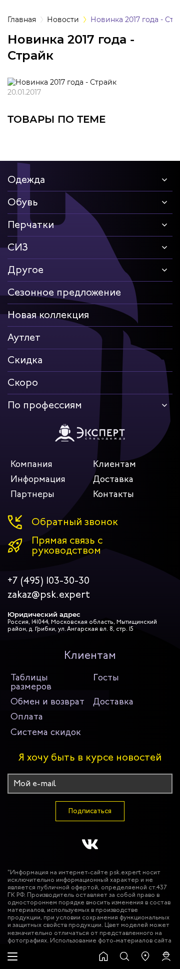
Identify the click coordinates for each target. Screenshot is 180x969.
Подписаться (90, 811)
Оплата (26, 716)
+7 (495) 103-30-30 (49, 581)
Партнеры (32, 494)
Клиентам (114, 464)
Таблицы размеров (31, 681)
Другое (26, 270)
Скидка (25, 360)
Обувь (23, 202)
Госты (106, 677)
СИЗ (18, 247)
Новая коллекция (48, 315)
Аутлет (24, 337)
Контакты (113, 494)
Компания (31, 464)
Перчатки (31, 224)
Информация (38, 479)
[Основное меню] (12, 956)
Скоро (23, 382)
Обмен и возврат (47, 701)
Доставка (113, 479)
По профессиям (45, 405)
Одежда (26, 179)
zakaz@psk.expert (49, 595)
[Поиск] (124, 956)
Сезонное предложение (64, 292)
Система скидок (45, 732)
